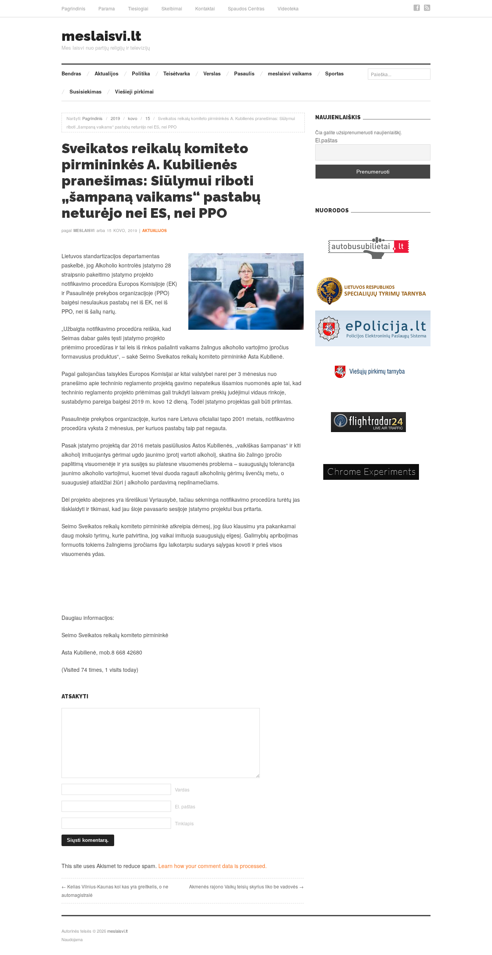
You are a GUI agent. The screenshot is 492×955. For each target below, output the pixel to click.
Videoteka (288, 8)
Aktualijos (106, 73)
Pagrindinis (73, 8)
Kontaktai (205, 8)
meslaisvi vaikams (290, 73)
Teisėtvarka (176, 73)
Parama (106, 8)
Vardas (182, 789)
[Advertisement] (183, 585)
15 (147, 118)
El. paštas (185, 806)
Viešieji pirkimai (134, 91)
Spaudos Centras (246, 8)
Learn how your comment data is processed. (212, 866)
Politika (141, 73)
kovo (132, 118)
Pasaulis (244, 73)
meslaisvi (84, 230)
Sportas (334, 73)
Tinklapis (184, 823)
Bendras (71, 73)
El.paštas (326, 140)
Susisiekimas (85, 91)
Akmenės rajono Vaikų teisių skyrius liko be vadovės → (246, 886)
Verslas (212, 73)
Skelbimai (171, 8)
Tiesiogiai (138, 8)
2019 (115, 118)
